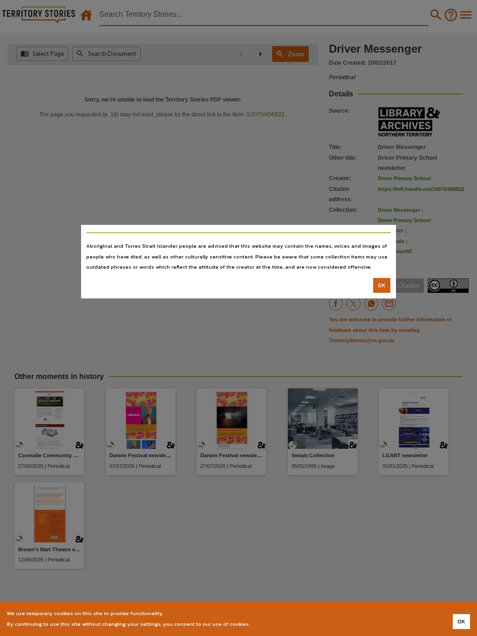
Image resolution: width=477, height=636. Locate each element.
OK (382, 285)
